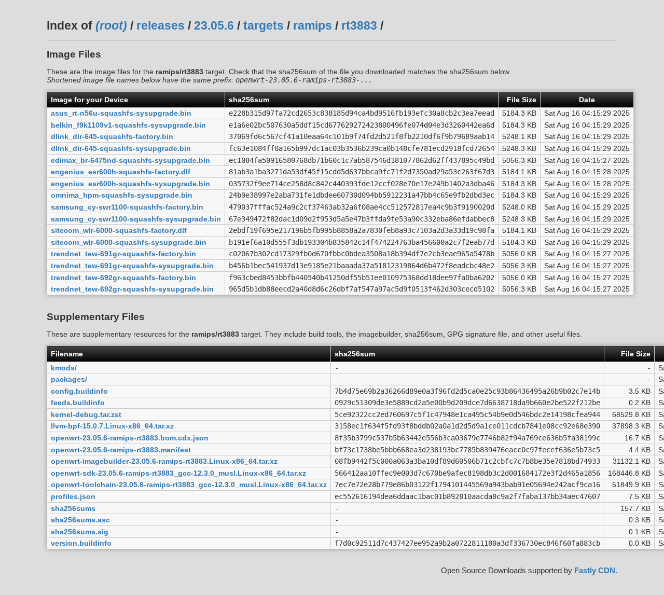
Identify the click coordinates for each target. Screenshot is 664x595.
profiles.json (73, 496)
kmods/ (64, 368)
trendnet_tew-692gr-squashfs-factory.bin (123, 277)
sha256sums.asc (80, 520)
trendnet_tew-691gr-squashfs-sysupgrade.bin (132, 265)
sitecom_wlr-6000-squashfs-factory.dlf (119, 230)
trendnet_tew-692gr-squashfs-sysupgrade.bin (132, 289)
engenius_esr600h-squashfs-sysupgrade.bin (130, 183)
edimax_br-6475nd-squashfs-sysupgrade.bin (130, 160)
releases (160, 25)
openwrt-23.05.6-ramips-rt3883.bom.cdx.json (130, 438)
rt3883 (359, 25)
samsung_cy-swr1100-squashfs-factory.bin (127, 207)
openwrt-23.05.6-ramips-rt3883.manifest (121, 450)
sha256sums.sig (79, 532)
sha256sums (73, 508)
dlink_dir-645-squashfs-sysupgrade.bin (121, 148)
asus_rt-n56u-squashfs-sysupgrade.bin (121, 113)
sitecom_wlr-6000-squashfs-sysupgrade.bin (128, 242)
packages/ (69, 379)
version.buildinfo (81, 543)
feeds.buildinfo (78, 402)
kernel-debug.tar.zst (86, 414)
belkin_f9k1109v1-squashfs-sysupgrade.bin (128, 125)
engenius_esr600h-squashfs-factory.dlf (120, 172)
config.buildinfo (79, 391)
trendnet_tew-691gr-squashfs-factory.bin (123, 254)
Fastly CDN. (595, 570)
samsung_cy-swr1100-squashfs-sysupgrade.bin (136, 219)
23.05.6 (214, 25)
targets (263, 25)
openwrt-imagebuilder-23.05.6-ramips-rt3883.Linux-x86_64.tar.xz (164, 461)
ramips (312, 25)
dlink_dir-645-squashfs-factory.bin (112, 136)
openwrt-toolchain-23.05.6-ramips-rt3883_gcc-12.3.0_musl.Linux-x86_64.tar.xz (189, 484)
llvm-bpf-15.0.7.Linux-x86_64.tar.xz (112, 426)
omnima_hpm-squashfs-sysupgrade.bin (121, 195)
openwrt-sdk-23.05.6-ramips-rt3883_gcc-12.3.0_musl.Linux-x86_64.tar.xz (178, 473)
